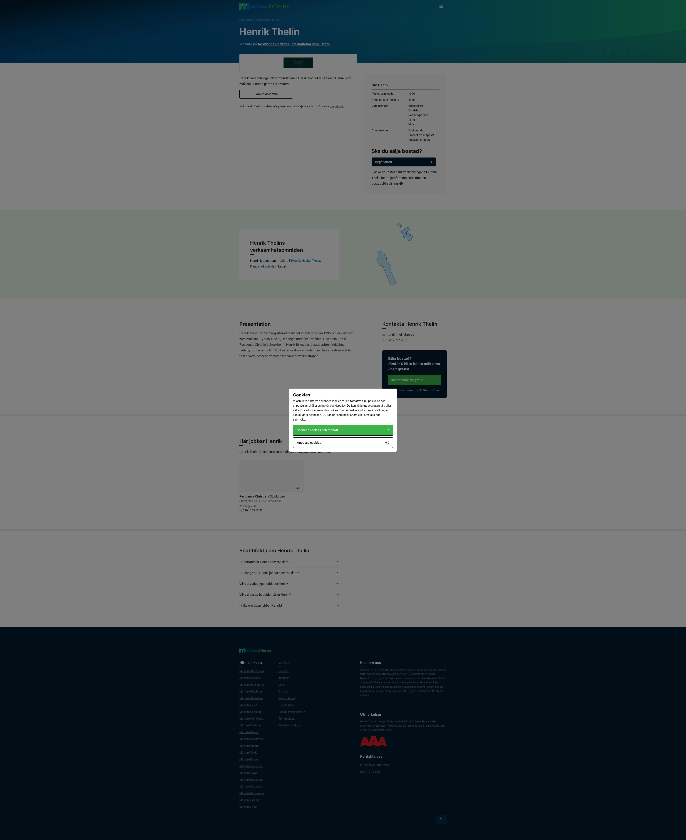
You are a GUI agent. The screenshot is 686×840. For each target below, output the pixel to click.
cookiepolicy (338, 405)
